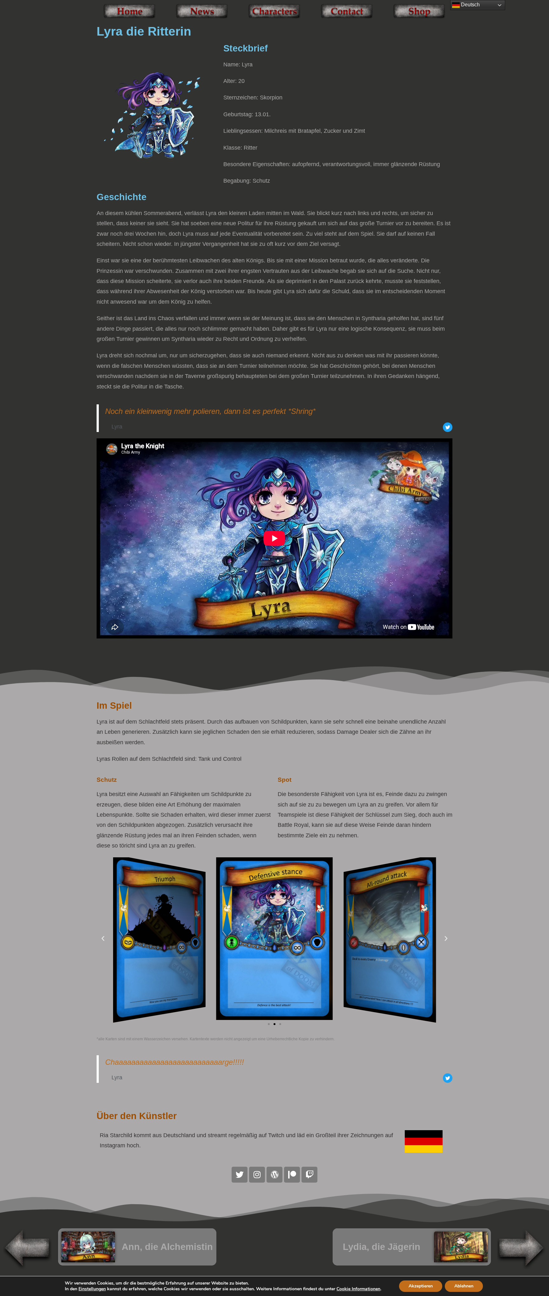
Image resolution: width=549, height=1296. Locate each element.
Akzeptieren (421, 1286)
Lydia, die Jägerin (381, 1247)
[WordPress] (274, 1175)
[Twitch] (309, 1175)
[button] (103, 938)
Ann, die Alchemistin (167, 1247)
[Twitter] (239, 1175)
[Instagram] (257, 1175)
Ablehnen (463, 1286)
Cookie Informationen (358, 1289)
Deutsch (470, 4)
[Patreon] (292, 1175)
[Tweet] (447, 427)
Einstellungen (92, 1289)
